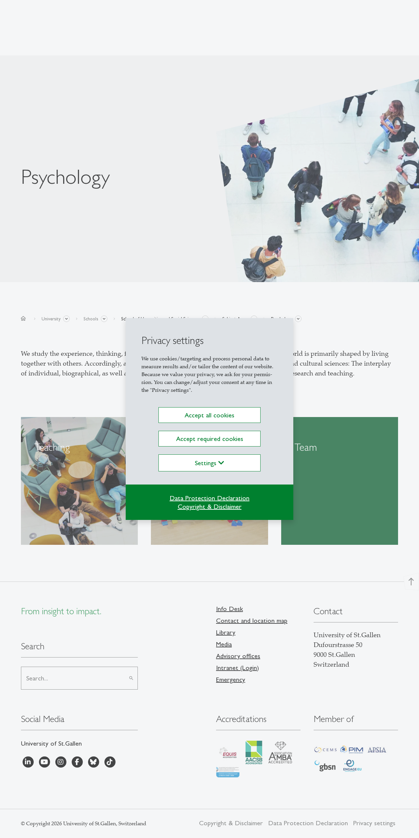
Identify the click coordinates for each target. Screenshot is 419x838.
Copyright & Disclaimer (210, 506)
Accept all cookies (209, 415)
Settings (206, 463)
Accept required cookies (209, 439)
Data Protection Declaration (209, 498)
